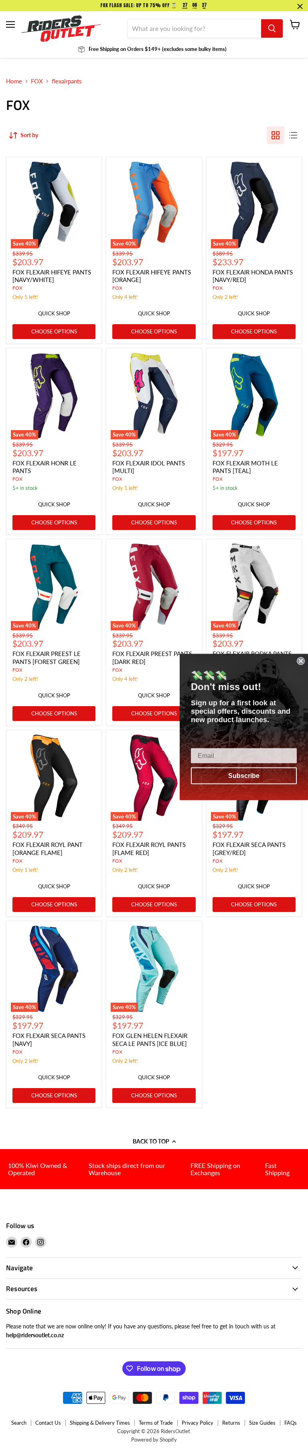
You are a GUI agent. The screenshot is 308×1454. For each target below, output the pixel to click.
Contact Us (48, 1422)
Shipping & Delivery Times (100, 1422)
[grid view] (275, 135)
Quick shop (54, 313)
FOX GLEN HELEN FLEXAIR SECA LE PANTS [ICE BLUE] (149, 1039)
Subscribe (243, 775)
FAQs (290, 1422)
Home (14, 81)
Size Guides (262, 1422)
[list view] (293, 135)
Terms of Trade (156, 1422)
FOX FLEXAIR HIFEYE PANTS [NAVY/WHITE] (51, 276)
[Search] (272, 28)
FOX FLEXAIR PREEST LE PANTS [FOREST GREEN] (46, 657)
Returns (231, 1422)
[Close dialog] (301, 661)
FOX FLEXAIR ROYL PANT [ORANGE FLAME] (47, 848)
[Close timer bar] (300, 6)
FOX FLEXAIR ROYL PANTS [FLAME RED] (149, 848)
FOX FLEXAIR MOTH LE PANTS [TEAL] (245, 467)
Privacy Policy (197, 1422)
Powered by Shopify (154, 1439)
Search (18, 1422)
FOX (37, 81)
